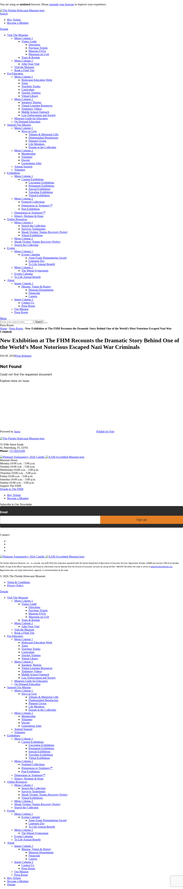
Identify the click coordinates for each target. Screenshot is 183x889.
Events (11, 248)
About (10, 280)
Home (3, 328)
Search (4, 13)
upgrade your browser (61, 4)
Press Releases (23, 355)
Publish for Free (105, 431)
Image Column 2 (23, 299)
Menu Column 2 (23, 60)
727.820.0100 (17, 450)
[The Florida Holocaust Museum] (22, 10)
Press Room (16, 328)
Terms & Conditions (18, 582)
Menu (3, 318)
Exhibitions (13, 172)
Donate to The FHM (11, 489)
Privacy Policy (15, 585)
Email (4, 512)
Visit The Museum (17, 35)
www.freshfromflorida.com (161, 567)
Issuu (17, 431)
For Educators (15, 73)
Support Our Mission (19, 124)
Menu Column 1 (23, 38)
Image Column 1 (23, 283)
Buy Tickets (14, 19)
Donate (4, 28)
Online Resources (17, 219)
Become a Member (18, 22)
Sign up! (141, 519)
